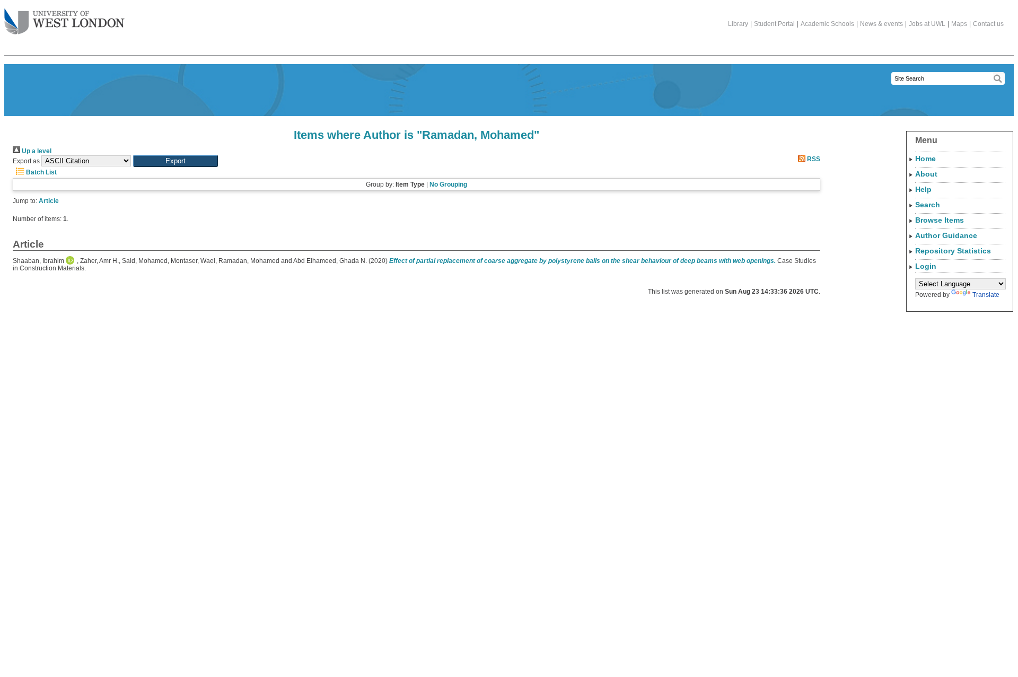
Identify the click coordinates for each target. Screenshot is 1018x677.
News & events (881, 24)
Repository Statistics (953, 251)
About (926, 174)
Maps (959, 24)
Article (49, 201)
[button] (175, 161)
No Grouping (448, 184)
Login (925, 266)
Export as (26, 161)
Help (923, 189)
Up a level (35, 151)
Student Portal (774, 24)
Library (738, 24)
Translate (985, 294)
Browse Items (939, 220)
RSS (812, 159)
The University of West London (64, 22)
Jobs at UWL (927, 24)
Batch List (40, 172)
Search (927, 204)
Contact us (988, 24)
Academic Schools (827, 24)
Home (925, 158)
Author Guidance (946, 235)
